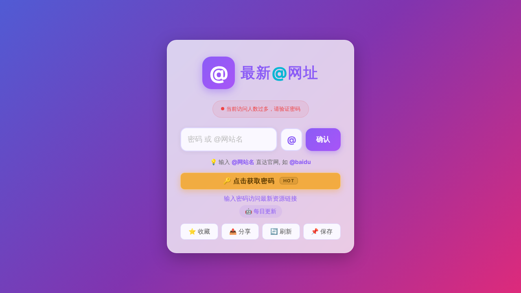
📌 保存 (322, 231)
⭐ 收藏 (199, 231)
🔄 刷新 (281, 231)
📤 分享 (240, 231)
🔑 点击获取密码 (258, 181)
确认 (323, 139)
